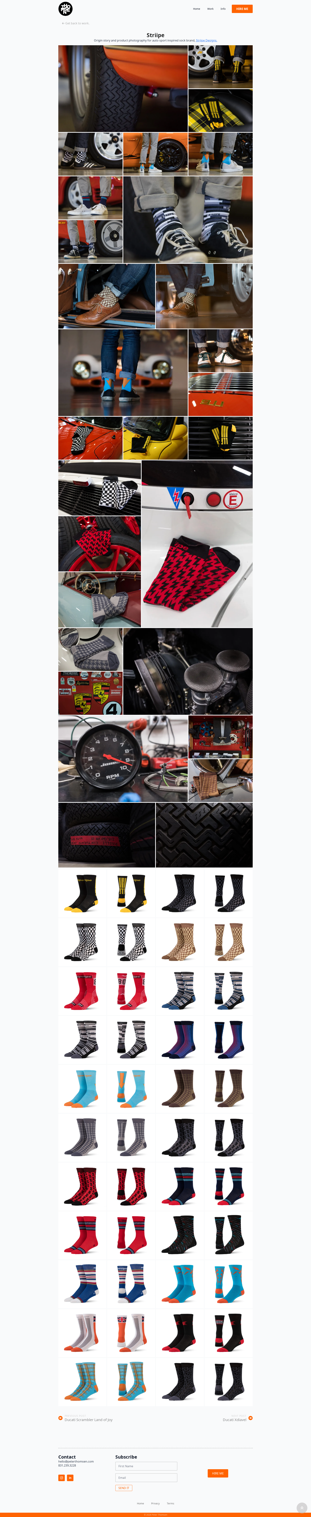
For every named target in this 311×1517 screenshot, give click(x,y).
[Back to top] (302, 1508)
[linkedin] (70, 1478)
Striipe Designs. (206, 40)
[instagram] (61, 1478)
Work (210, 8)
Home (196, 8)
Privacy (155, 1503)
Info (223, 8)
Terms (170, 1503)
